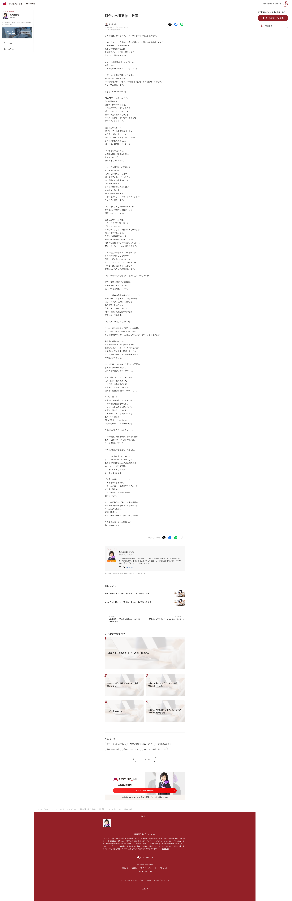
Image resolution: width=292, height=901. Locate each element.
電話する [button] (268, 25)
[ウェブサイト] (120, 567)
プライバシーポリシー (146, 868)
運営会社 (125, 868)
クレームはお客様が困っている (155, 749)
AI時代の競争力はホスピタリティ (142, 744)
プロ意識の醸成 (115, 30)
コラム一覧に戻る (144, 759)
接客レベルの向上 (113, 749)
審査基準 (165, 848)
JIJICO (149, 880)
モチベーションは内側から (116, 744)
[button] (129, 567)
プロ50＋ (142, 880)
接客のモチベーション (131, 749)
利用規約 (134, 868)
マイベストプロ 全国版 (145, 871)
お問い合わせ (163, 868)
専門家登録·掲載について (145, 864)
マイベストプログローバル (160, 880)
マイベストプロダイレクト (129, 880)
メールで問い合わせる (274, 18)
